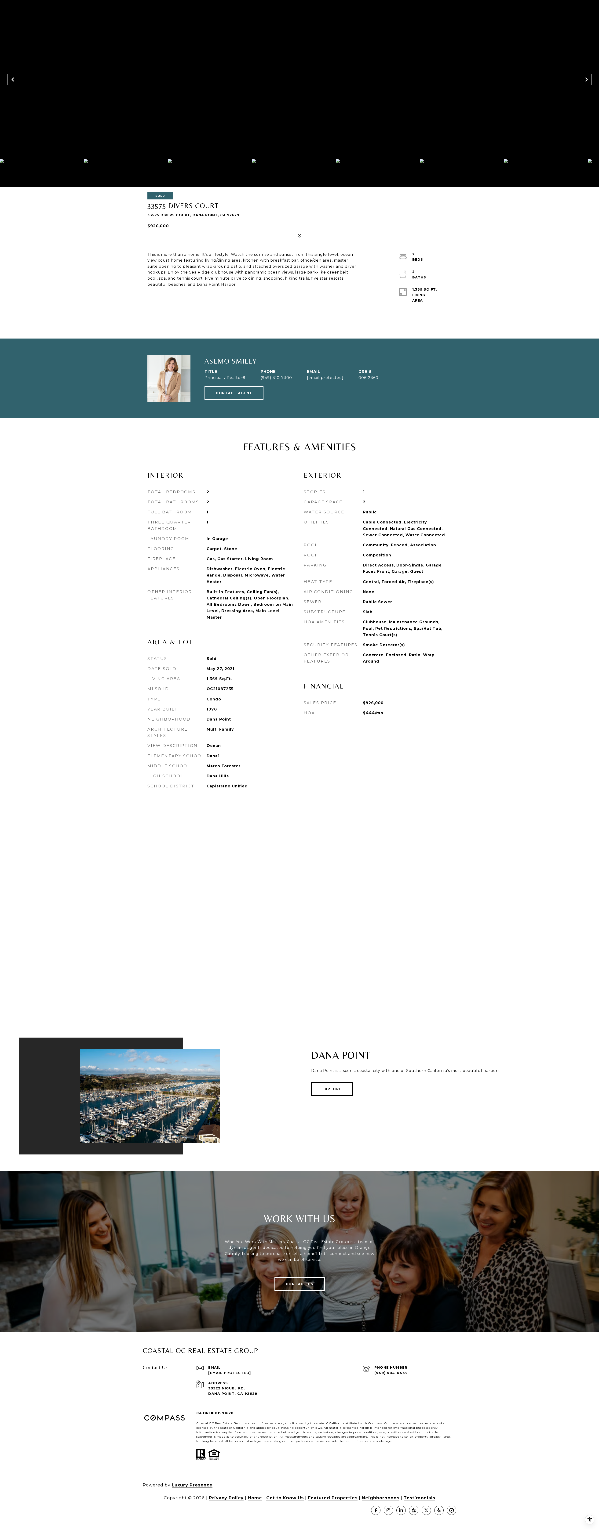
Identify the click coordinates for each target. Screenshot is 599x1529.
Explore (331, 1089)
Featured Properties (333, 1497)
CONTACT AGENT (234, 393)
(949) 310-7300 (276, 377)
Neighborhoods (380, 1497)
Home (255, 1497)
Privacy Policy (226, 1497)
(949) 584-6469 (391, 1373)
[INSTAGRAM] (388, 1510)
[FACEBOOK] (375, 1510)
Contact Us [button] (300, 1284)
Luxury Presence (192, 1485)
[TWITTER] (426, 1510)
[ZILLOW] (413, 1510)
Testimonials (419, 1497)
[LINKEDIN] (401, 1510)
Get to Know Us (285, 1497)
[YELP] (439, 1510)
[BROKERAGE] (451, 1510)
